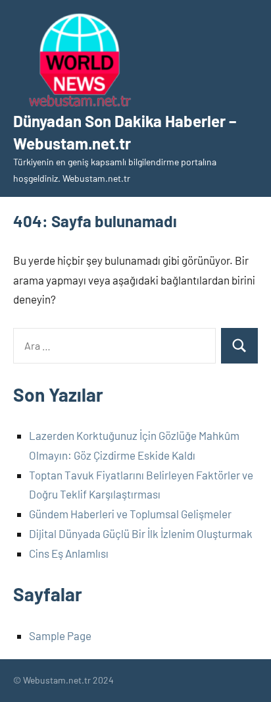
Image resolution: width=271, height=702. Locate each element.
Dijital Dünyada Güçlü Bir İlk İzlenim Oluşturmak (141, 533)
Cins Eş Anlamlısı (69, 553)
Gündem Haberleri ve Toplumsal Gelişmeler (130, 513)
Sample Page (60, 635)
